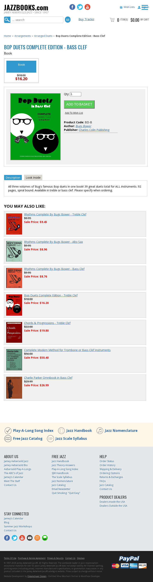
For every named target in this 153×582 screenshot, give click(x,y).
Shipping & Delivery (111, 469)
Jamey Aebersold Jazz (16, 461)
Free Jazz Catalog (27, 438)
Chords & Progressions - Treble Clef (47, 323)
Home (7, 36)
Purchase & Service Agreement (32, 558)
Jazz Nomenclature (121, 430)
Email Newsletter (61, 489)
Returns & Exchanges (111, 477)
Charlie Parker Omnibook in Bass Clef (48, 378)
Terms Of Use (10, 558)
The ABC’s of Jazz (13, 473)
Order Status (107, 461)
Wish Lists (129, 7)
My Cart (144, 19)
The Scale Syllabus (62, 477)
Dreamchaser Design (36, 576)
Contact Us (10, 485)
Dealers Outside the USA (113, 505)
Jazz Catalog (59, 485)
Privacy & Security (55, 558)
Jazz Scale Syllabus (71, 438)
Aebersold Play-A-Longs (17, 469)
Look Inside (33, 177)
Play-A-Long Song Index (33, 430)
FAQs (103, 481)
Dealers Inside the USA (112, 501)
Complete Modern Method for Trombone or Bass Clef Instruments (67, 350)
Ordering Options (110, 473)
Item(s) (124, 19)
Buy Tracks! (86, 19)
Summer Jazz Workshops (18, 526)
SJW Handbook (60, 473)
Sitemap (80, 558)
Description (13, 177)
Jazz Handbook (79, 430)
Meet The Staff (12, 481)
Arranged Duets (43, 36)
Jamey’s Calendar (13, 477)
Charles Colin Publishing (94, 130)
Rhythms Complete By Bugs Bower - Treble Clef (55, 214)
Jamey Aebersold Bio (16, 465)
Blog (6, 522)
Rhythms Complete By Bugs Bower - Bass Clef (54, 269)
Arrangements (23, 36)
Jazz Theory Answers (63, 465)
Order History (107, 465)
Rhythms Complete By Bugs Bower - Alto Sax (53, 242)
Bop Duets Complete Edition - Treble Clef (50, 295)
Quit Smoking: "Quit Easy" (66, 493)
